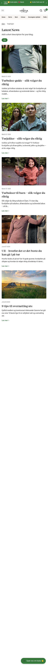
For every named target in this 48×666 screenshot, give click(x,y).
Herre (10, 17)
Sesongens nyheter (34, 17)
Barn (16, 17)
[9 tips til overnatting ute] (24, 284)
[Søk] (41, 10)
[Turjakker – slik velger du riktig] (24, 117)
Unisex (23, 17)
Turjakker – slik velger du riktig (22, 138)
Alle (4, 40)
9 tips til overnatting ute (17, 306)
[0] (44, 10)
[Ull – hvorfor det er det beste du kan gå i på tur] (24, 229)
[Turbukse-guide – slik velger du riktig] (24, 59)
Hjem (3, 24)
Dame (3, 17)
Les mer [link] (5, 98)
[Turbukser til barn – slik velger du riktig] (24, 171)
